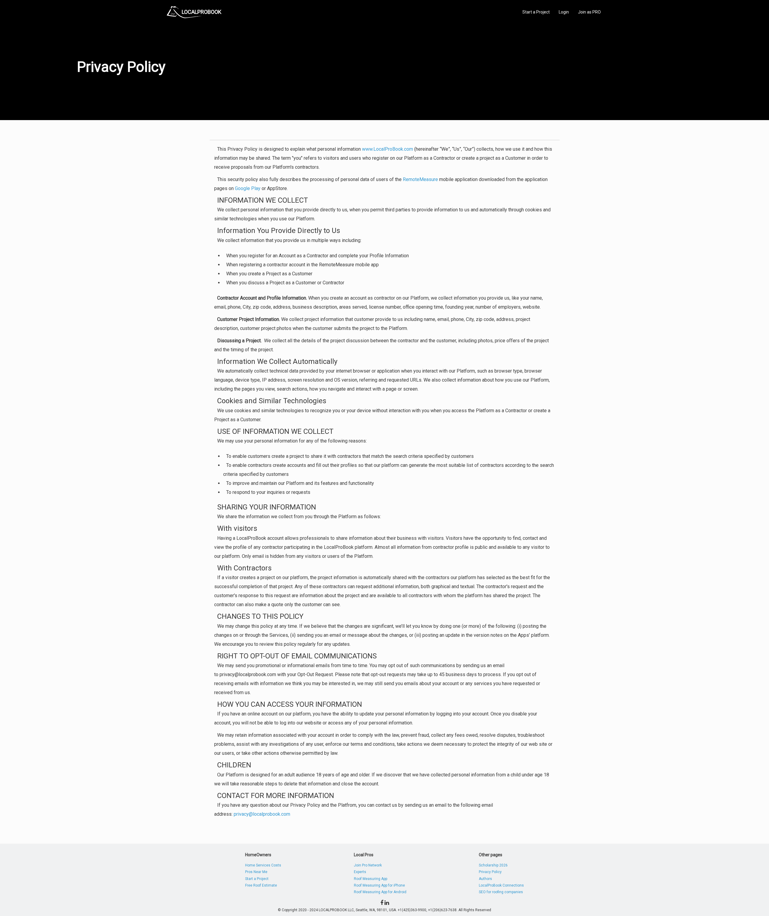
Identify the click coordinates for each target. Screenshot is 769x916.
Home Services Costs (263, 865)
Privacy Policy (490, 872)
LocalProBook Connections (501, 885)
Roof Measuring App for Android (380, 892)
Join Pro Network (368, 865)
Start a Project (536, 12)
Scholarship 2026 (493, 865)
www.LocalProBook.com (387, 149)
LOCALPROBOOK (201, 12)
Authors (485, 879)
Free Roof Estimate (261, 885)
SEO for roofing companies (501, 892)
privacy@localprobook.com (262, 814)
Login (564, 12)
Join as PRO (589, 12)
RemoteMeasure (420, 179)
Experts (360, 872)
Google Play (247, 188)
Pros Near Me (256, 872)
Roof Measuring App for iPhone (379, 885)
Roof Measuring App (370, 879)
